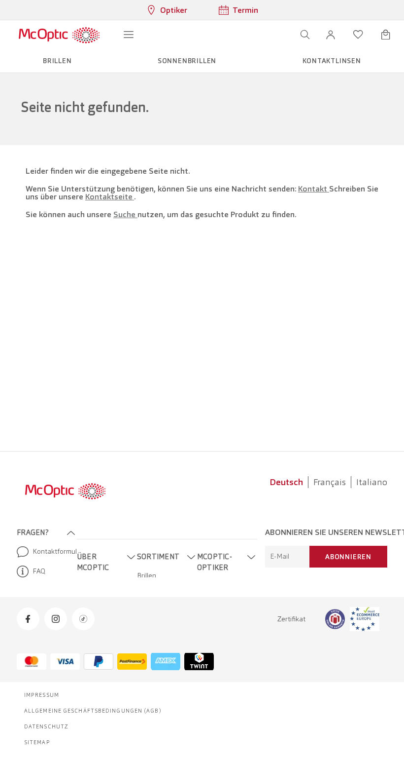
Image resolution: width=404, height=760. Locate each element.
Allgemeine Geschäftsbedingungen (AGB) (93, 710)
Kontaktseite (109, 196)
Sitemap (37, 742)
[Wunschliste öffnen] (358, 34)
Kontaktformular (51, 551)
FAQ (39, 571)
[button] (330, 34)
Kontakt (313, 189)
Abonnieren (348, 556)
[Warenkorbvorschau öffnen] (386, 34)
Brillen (146, 575)
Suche (125, 214)
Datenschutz (46, 726)
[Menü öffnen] (128, 34)
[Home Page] (59, 34)
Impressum (41, 694)
